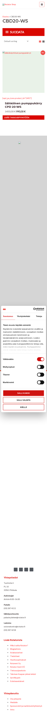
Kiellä (23, 407)
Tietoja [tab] (39, 316)
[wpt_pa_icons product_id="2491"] (17, 98)
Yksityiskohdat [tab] (23, 316)
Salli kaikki (23, 393)
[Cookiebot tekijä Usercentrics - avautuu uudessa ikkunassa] (33, 309)
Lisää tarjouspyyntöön (16, 117)
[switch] (40, 367)
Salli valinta (23, 400)
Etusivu (6, 16)
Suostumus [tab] (8, 316)
